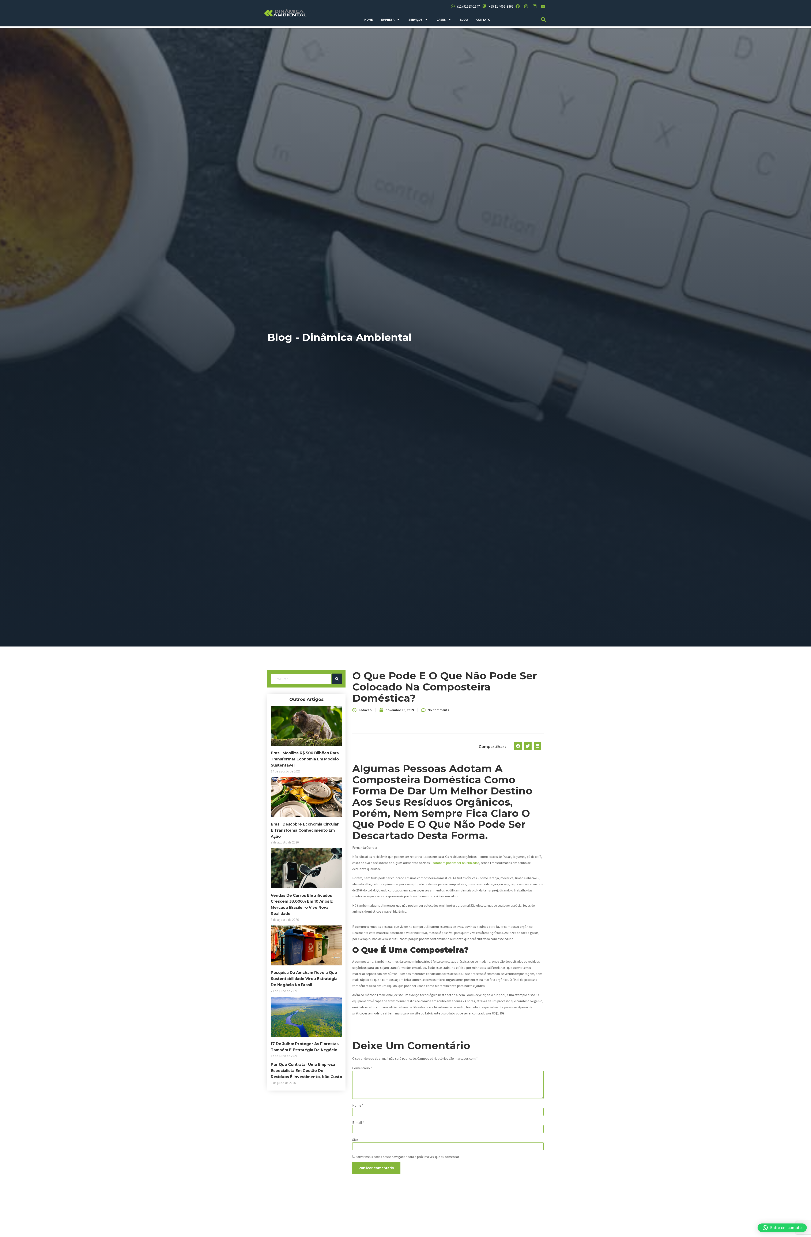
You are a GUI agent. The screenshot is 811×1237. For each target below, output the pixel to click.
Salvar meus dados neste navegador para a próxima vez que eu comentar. (408, 1156)
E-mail (358, 1122)
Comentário (362, 1068)
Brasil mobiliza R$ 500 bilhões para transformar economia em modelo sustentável (305, 759)
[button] (543, 19)
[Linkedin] (534, 6)
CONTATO (483, 19)
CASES (441, 19)
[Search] (337, 679)
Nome (357, 1105)
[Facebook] (518, 6)
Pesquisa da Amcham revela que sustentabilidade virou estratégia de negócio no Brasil (304, 978)
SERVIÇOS (415, 19)
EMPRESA (388, 19)
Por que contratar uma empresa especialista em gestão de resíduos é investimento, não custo (306, 1070)
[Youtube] (543, 6)
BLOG (464, 19)
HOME (368, 19)
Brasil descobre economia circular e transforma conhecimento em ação (305, 830)
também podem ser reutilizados (456, 863)
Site (355, 1139)
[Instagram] (526, 6)
